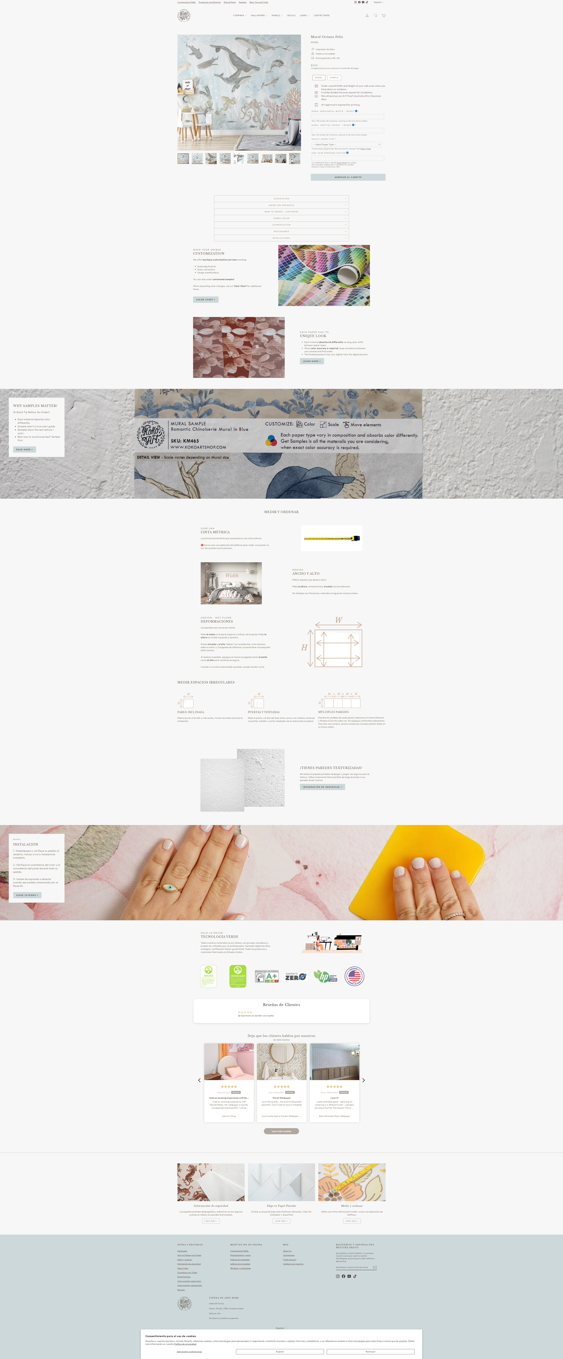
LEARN (303, 15)
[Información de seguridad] (211, 1182)
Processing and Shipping (210, 2)
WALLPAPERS (258, 15)
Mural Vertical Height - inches (331, 125)
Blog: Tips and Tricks (259, 2)
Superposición (281, 225)
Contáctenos (289, 1255)
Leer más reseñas (281, 1131)
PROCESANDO (281, 231)
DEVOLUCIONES (281, 238)
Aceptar (280, 1351)
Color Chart (342, 162)
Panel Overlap (183, 1277)
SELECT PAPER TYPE (323, 139)
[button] (200, 1080)
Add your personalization (328, 153)
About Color (182, 1268)
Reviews (181, 1290)
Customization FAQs (186, 2)
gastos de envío (321, 68)
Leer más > (211, 1221)
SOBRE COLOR (281, 218)
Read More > (24, 449)
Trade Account (289, 1259)
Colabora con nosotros (293, 1264)
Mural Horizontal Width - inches (333, 111)
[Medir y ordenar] (352, 1182)
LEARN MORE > (312, 361)
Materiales (182, 1251)
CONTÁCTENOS (322, 15)
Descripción (281, 199)
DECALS (291, 15)
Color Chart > (206, 299)
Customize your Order (187, 1272)
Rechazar (371, 1351)
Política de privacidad (185, 1344)
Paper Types (365, 149)
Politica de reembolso (240, 1259)
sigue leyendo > (27, 895)
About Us (287, 1251)
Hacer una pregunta (281, 205)
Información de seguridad (189, 1264)
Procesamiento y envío (240, 1255)
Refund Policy (230, 2)
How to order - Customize (281, 212)
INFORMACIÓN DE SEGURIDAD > (322, 787)
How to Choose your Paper (189, 1255)
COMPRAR (238, 15)
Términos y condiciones (240, 1268)
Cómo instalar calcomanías (189, 1285)
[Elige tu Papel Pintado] (281, 1182)
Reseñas (243, 2)
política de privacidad (240, 1264)
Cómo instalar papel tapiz (189, 1281)
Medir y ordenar (184, 1259)
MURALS (276, 15)
